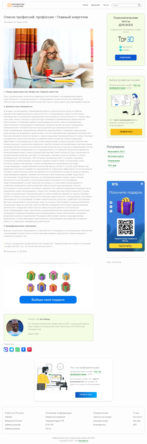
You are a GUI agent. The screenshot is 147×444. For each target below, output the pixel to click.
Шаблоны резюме (13, 425)
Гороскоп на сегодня (102, 417)
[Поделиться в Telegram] (12, 351)
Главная (8, 417)
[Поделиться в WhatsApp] (18, 351)
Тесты (106, 5)
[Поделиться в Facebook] (24, 351)
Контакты (137, 417)
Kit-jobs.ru (83, 441)
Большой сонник (100, 421)
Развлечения (114, 161)
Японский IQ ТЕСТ (116, 151)
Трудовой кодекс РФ (54, 421)
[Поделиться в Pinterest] (30, 351)
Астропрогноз (99, 425)
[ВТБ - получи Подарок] (126, 216)
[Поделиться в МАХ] (6, 351)
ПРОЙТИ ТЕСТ (126, 132)
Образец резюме (12, 429)
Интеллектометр (116, 156)
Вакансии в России (13, 421)
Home (85, 5)
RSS (135, 425)
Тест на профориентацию (124, 86)
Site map (136, 421)
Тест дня (112, 165)
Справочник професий (55, 417)
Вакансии (95, 5)
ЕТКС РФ (49, 425)
